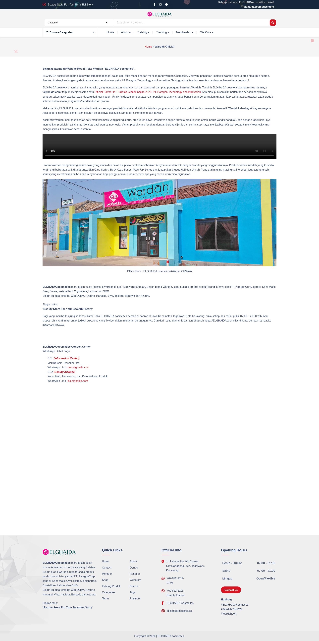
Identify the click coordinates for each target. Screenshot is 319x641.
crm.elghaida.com (78, 367)
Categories (108, 592)
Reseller (135, 573)
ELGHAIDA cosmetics (171, 636)
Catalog (142, 32)
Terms (105, 598)
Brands (134, 586)
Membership (183, 32)
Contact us (231, 589)
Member (107, 573)
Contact (106, 567)
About (124, 32)
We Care (205, 32)
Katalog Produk (111, 586)
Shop (105, 579)
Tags (133, 592)
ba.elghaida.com (78, 381)
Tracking (161, 32)
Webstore (135, 579)
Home (110, 32)
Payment (135, 598)
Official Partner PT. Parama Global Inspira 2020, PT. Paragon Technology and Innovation (148, 92)
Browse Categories (61, 32)
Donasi (134, 567)
